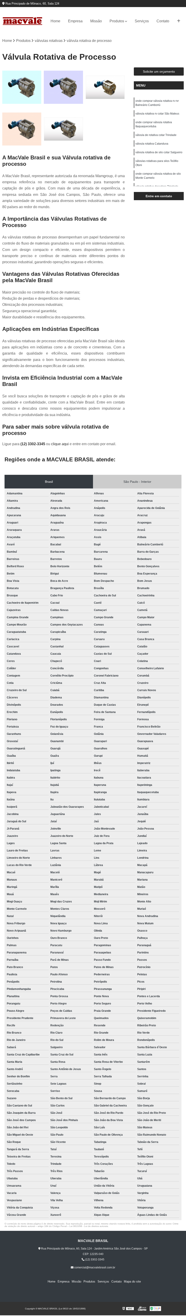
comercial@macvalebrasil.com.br (94, 1267)
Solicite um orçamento (159, 71)
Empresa (75, 21)
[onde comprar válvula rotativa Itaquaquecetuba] (105, 87)
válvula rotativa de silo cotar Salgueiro (158, 152)
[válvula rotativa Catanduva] (63, 129)
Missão (96, 21)
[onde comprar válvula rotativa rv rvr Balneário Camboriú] (22, 87)
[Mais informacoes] (179, 21)
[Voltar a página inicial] (22, 21)
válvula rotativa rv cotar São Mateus (157, 113)
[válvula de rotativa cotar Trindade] (22, 129)
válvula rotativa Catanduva (151, 143)
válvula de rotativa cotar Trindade (155, 135)
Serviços (142, 21)
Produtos (117, 21)
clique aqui (60, 444)
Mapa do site (132, 1281)
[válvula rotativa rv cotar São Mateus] (63, 87)
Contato (163, 21)
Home (55, 21)
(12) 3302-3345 (33, 444)
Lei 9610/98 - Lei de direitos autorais (88, 1226)
